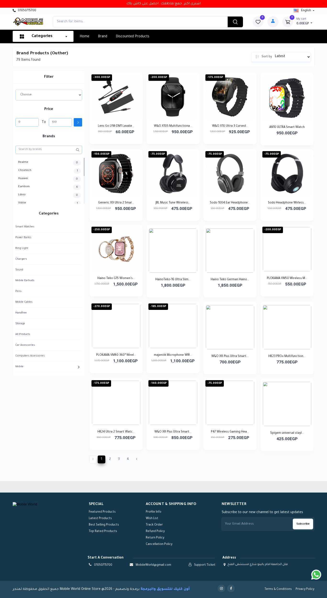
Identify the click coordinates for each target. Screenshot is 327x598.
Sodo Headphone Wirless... (287, 203)
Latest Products (100, 518)
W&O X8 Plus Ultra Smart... (229, 356)
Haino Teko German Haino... (230, 279)
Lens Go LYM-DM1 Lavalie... (116, 126)
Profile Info (153, 512)
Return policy (155, 538)
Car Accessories (25, 345)
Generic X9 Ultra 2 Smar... (116, 203)
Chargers (21, 259)
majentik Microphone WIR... (173, 355)
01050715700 (26, 10)
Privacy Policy (305, 589)
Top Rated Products (103, 531)
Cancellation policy (159, 544)
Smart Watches (24, 226)
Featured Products (102, 512)
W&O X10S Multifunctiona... (173, 126)
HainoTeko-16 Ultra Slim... (173, 279)
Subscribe (303, 524)
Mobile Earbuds (24, 280)
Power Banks (23, 237)
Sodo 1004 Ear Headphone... (230, 203)
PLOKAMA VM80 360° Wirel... (116, 355)
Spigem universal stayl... (287, 433)
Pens (18, 291)
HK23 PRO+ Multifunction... (286, 356)
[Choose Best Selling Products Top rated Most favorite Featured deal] (48, 94)
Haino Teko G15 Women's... (116, 278)
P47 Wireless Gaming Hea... (230, 432)
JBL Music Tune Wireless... (173, 203)
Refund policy (155, 531)
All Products (22, 334)
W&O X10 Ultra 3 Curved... (230, 126)
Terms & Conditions (278, 589)
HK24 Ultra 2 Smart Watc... (116, 432)
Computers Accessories (30, 356)
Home (84, 37)
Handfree (21, 313)
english (306, 10)
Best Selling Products (104, 525)
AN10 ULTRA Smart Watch (287, 127)
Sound (19, 270)
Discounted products (132, 37)
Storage (20, 323)
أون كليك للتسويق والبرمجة (165, 589)
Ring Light (21, 248)
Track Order (154, 525)
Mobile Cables (24, 302)
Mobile (19, 366)
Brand (102, 37)
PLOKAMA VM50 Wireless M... (287, 278)
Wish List (152, 518)
